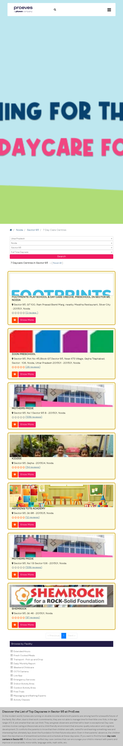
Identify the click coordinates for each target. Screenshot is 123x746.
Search (61, 256)
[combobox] (61, 238)
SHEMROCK (19, 608)
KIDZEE (17, 458)
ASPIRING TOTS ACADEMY (28, 508)
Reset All (57, 263)
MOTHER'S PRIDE (23, 408)
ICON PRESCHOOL (24, 354)
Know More (27, 320)
